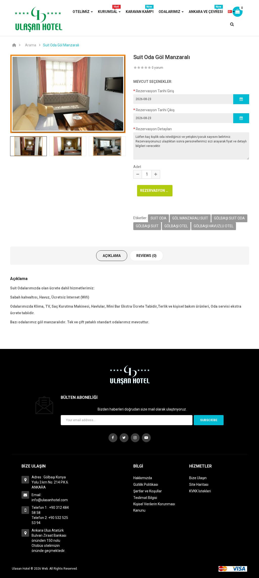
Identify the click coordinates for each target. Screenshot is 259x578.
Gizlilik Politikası (145, 484)
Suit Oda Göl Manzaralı (61, 45)
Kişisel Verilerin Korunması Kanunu (154, 507)
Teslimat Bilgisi (145, 498)
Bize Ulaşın (198, 478)
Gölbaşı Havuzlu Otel (213, 226)
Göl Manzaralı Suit (190, 218)
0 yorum (157, 67)
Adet (137, 167)
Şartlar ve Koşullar (147, 491)
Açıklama (112, 256)
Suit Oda (158, 218)
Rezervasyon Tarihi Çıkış (155, 110)
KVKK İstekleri (200, 491)
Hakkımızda (142, 478)
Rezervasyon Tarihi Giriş (155, 91)
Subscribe (208, 420)
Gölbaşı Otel (176, 226)
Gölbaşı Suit (147, 226)
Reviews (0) (146, 256)
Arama (30, 45)
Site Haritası (198, 484)
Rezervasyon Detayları (154, 129)
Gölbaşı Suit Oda (229, 218)
